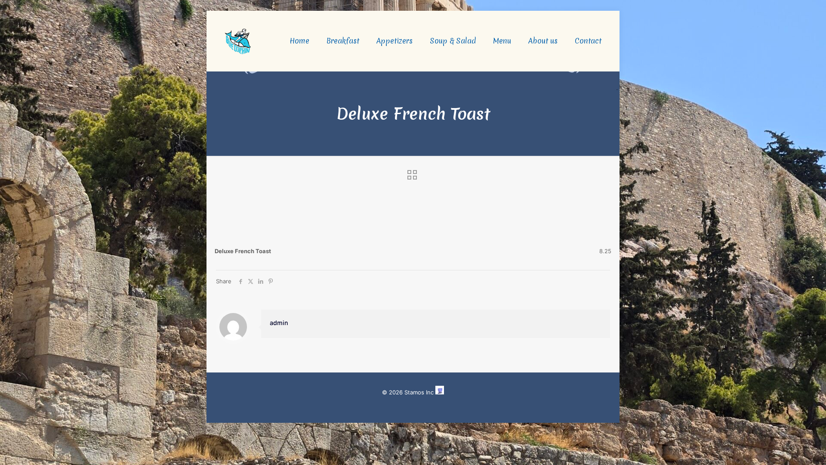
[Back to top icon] (785, 447)
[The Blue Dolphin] (238, 41)
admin (279, 322)
